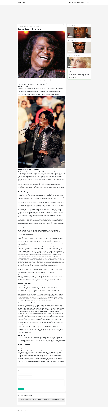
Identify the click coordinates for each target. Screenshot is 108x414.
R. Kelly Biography (72, 25)
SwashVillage (21, 2)
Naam (19, 370)
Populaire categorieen (79, 2)
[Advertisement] (54, 14)
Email (19, 374)
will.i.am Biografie (72, 40)
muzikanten (26, 26)
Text (19, 378)
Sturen (21, 388)
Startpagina (70, 2)
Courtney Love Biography (74, 55)
